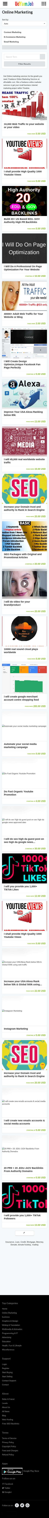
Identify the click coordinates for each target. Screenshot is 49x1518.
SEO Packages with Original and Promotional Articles (23, 556)
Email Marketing (11, 42)
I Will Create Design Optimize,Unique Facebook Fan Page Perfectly (22, 364)
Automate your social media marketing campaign (20, 746)
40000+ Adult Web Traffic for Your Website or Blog (23, 315)
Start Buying (7, 1372)
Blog (4, 1415)
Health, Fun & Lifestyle (12, 1345)
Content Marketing (12, 32)
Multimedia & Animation (12, 1329)
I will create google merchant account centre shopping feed (21, 698)
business (6, 1317)
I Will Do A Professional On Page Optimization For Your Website (23, 268)
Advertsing (6, 1337)
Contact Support (9, 1380)
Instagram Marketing (16, 1028)
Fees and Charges (10, 1450)
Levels (5, 1403)
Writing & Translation (11, 1325)
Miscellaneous (8, 1350)
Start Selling (7, 1376)
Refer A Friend (8, 1399)
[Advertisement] (24, 1270)
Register (5, 1368)
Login (4, 1364)
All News (5, 1411)
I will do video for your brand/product (17, 603)
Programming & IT (10, 1333)
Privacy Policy (8, 1442)
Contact (5, 1385)
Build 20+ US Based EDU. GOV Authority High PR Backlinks (22, 220)
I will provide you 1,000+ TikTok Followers (22, 1217)
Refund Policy (8, 1455)
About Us (6, 1407)
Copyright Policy (9, 1446)
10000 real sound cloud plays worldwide (21, 651)
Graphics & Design (10, 1321)
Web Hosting (7, 1419)
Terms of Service (9, 1438)
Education (6, 1341)
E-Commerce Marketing (14, 37)
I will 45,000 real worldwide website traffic (24, 461)
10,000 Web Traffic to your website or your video (24, 126)
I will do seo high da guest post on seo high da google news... (24, 840)
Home (4, 1309)
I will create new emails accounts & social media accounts (24, 1122)
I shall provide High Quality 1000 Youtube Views (23, 173)
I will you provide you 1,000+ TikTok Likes (20, 888)
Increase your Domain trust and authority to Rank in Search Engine (24, 508)
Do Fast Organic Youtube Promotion (18, 793)
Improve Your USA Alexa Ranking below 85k (23, 413)
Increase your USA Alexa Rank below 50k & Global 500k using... (23, 983)
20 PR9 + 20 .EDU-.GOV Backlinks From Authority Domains (23, 1169)
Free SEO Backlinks (10, 1424)
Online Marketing (9, 1313)
